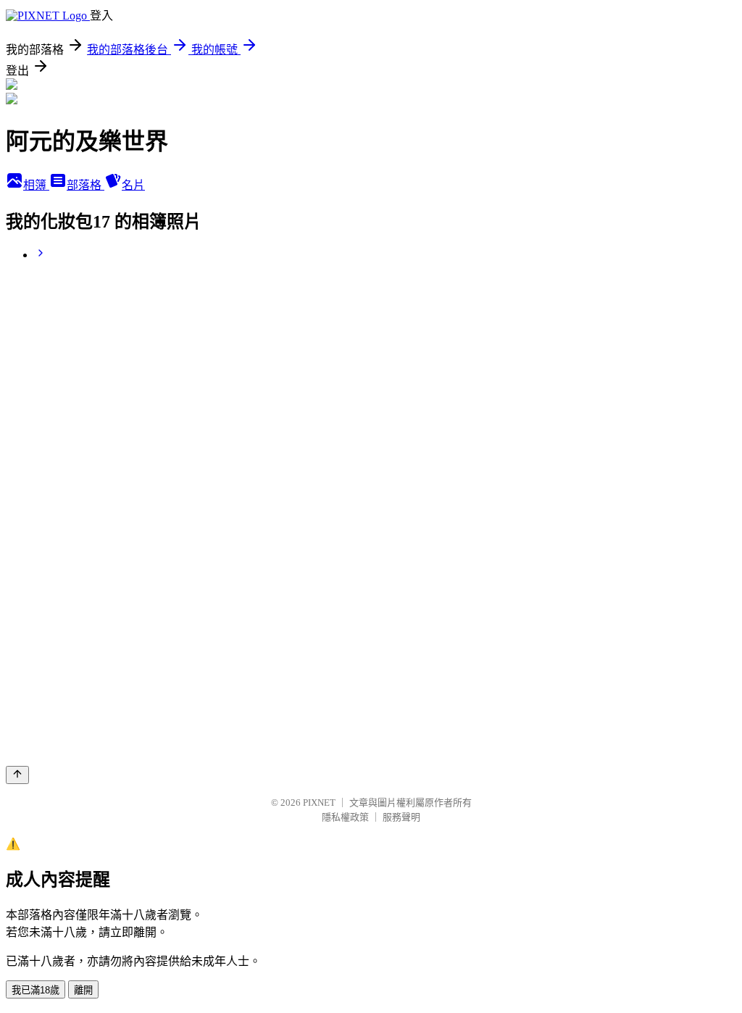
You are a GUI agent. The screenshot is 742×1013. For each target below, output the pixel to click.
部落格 (85, 185)
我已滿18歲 (35, 990)
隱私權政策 (345, 817)
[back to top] (17, 775)
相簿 (36, 185)
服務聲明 (401, 817)
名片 (133, 185)
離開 (83, 990)
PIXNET (319, 802)
